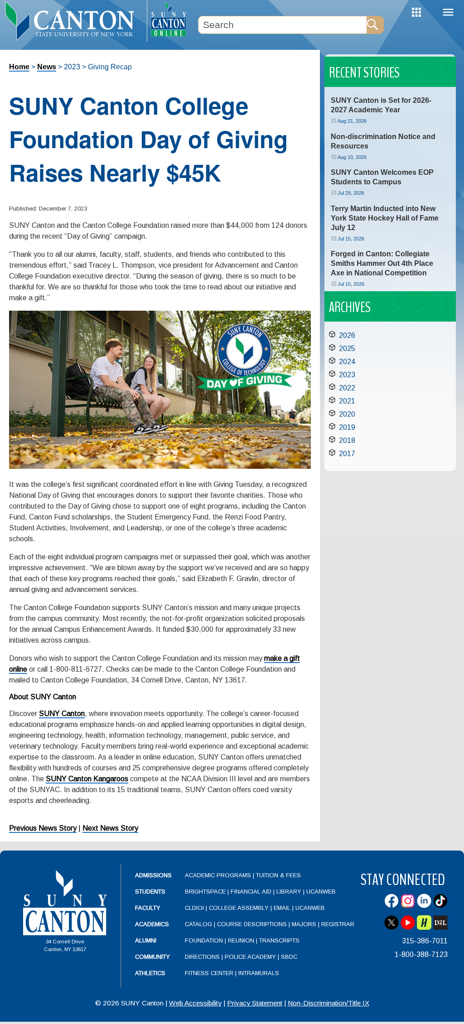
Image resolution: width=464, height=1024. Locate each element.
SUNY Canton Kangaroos (87, 779)
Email (282, 907)
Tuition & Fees (278, 875)
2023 (347, 375)
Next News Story (110, 828)
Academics (152, 924)
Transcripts (279, 940)
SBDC (289, 956)
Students (150, 891)
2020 (347, 414)
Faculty (147, 907)
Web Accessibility (195, 1003)
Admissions (153, 875)
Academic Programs (219, 875)
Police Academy (250, 956)
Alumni (145, 940)
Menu (448, 12)
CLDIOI (194, 907)
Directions (202, 956)
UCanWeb (321, 891)
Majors (304, 924)
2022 (347, 388)
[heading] (73, 21)
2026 (347, 335)
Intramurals (258, 973)
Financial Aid (251, 891)
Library (288, 891)
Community (152, 956)
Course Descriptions (252, 924)
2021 (347, 401)
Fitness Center (209, 973)
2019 (347, 427)
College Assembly (239, 907)
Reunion (241, 940)
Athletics (150, 973)
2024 (347, 361)
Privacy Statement (254, 1003)
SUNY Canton (62, 713)
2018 (347, 440)
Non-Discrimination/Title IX (328, 1003)
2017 (347, 453)
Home (19, 67)
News (46, 67)
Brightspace (205, 891)
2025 (347, 348)
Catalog (198, 924)
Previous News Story (43, 828)
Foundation (204, 940)
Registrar (337, 924)
